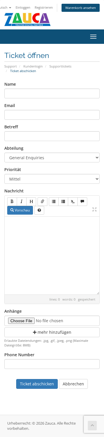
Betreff (11, 127)
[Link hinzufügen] (42, 201)
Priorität (12, 169)
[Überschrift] (31, 201)
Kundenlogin (33, 66)
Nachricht (14, 191)
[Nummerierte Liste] (63, 201)
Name (10, 84)
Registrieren (44, 7)
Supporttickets (60, 66)
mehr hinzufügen (53, 332)
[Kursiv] (22, 201)
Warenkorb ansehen (80, 7)
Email (9, 105)
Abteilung (13, 148)
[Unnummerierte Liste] (54, 201)
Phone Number (19, 354)
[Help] (39, 210)
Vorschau (22, 210)
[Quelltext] (73, 201)
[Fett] (12, 201)
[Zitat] (82, 201)
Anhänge (13, 311)
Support (10, 66)
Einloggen (23, 7)
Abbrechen (73, 384)
